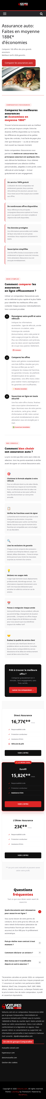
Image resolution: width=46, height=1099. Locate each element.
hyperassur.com (8, 1053)
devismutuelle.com (9, 1057)
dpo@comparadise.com (23, 1036)
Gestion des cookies (9, 1062)
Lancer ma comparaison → (23, 690)
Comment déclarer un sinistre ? (22, 952)
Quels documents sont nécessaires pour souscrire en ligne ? (23, 911)
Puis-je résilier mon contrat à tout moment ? (22, 943)
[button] (19, 63)
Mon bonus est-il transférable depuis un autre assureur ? (22, 962)
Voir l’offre (23, 753)
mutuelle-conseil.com (10, 1048)
